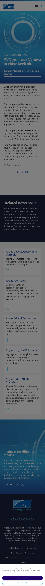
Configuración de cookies (22, 582)
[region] (22, 575)
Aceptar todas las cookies (22, 578)
